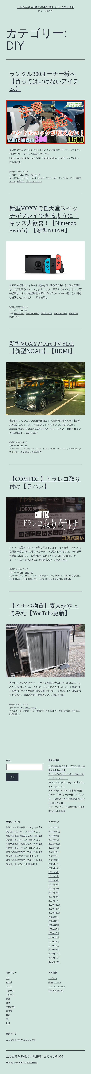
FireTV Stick (36, 449)
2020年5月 (53, 933)
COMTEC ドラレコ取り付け (36, 576)
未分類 (33, 175)
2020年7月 (53, 925)
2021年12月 (54, 864)
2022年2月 (53, 856)
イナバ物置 (24, 711)
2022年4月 (53, 852)
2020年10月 (54, 913)
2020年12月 (54, 905)
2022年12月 (54, 843)
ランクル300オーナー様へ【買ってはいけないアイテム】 (44, 81)
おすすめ (25, 178)
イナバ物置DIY (37, 711)
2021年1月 (53, 901)
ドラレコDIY (14, 579)
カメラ (9, 986)
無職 (8, 1015)
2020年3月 (53, 941)
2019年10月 (54, 962)
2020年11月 (54, 909)
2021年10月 (54, 868)
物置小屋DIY (51, 711)
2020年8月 (53, 921)
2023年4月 (53, 839)
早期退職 (10, 1007)
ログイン (52, 978)
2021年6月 (53, 880)
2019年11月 (53, 957)
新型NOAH (73, 313)
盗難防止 (21, 181)
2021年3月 (53, 892)
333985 (30, 856)
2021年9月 (53, 872)
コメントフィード (57, 986)
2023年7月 (53, 835)
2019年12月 (54, 953)
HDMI (52, 449)
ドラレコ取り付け (29, 579)
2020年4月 (53, 937)
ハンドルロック (37, 178)
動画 (27, 175)
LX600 (17, 178)
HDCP (45, 449)
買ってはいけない (34, 181)
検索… (9, 760)
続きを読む (15, 162)
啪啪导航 (30, 864)
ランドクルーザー (66, 178)
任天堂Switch (46, 313)
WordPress (32, 1062)
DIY (21, 175)
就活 (8, 1003)
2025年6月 (53, 827)
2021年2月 (53, 896)
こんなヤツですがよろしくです (21, 1039)
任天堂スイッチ (60, 313)
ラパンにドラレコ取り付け (50, 579)
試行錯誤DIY (14, 714)
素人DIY (75, 711)
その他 (9, 982)
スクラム (10, 990)
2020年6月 (53, 929)
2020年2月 (53, 945)
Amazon (17, 449)
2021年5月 (53, 884)
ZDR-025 (58, 576)
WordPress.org (55, 990)
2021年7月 (53, 876)
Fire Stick (26, 449)
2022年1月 (53, 860)
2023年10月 (54, 831)
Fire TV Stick (19, 313)
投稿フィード (54, 982)
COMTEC (18, 576)
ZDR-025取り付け (71, 576)
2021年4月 (53, 888)
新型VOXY (14, 317)
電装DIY (67, 579)
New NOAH (62, 449)
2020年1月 (53, 949)
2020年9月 (53, 917)
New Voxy (73, 449)
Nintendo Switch (32, 313)
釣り (8, 1023)
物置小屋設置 (64, 711)
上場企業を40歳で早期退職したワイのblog (45, 7)
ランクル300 (51, 178)
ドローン (10, 994)
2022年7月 (53, 848)
